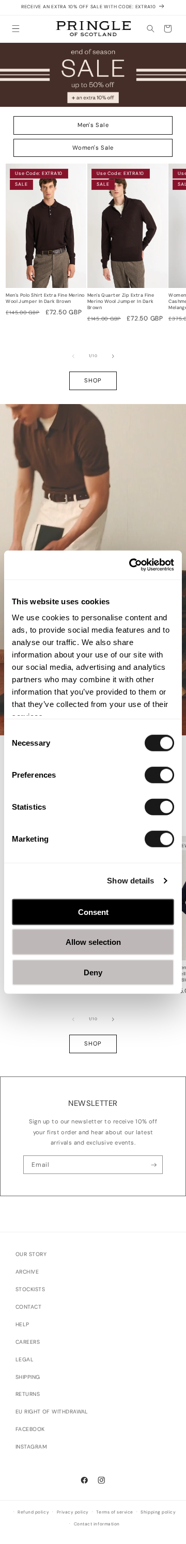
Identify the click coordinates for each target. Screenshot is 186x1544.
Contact (28, 1307)
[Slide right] (113, 356)
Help (22, 1324)
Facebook (30, 1429)
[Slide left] (73, 356)
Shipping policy (158, 1512)
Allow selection (93, 942)
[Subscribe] (153, 1164)
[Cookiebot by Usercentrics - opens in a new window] (131, 565)
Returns (28, 1394)
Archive (27, 1271)
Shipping (28, 1377)
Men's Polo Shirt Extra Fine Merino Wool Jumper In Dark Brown (45, 298)
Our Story (31, 1254)
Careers (28, 1342)
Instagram (31, 1446)
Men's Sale (93, 124)
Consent (93, 911)
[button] (15, 28)
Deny (93, 972)
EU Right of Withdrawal (52, 1411)
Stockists (30, 1289)
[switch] (159, 774)
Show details (130, 880)
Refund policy (33, 1512)
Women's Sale (93, 147)
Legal (25, 1359)
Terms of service (114, 1512)
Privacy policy (73, 1512)
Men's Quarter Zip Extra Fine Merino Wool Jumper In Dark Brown (120, 301)
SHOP (93, 380)
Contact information (97, 1524)
